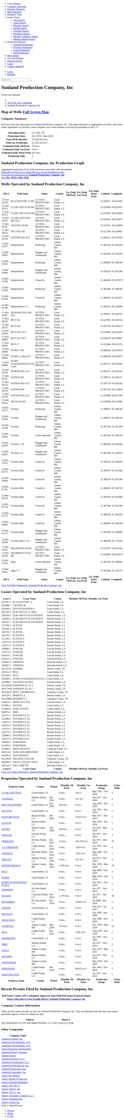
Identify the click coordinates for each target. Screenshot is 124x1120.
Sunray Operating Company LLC (18, 1095)
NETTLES (7, 914)
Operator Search (21, 31)
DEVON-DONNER (12, 805)
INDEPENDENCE (11, 865)
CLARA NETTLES (11, 792)
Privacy (11, 1110)
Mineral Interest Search (24, 39)
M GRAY (6, 896)
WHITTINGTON (10, 974)
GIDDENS (7, 853)
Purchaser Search (21, 33)
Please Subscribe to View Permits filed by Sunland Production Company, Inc (46, 999)
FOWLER (7, 835)
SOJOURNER (9, 962)
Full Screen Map (36, 112)
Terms (10, 1113)
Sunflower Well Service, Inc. (15, 1065)
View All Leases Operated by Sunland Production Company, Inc (32, 772)
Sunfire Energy (9, 1055)
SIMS (4, 944)
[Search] (31, 80)
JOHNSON (7, 889)
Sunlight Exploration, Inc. (14, 1072)
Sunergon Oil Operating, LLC (16, 1045)
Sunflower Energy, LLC (13, 1059)
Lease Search (19, 23)
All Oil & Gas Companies (19, 102)
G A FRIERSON (10, 847)
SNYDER (7, 956)
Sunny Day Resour (11, 1075)
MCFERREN (8, 902)
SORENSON (8, 968)
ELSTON (6, 823)
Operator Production (23, 44)
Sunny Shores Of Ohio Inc (14, 1079)
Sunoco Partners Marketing (15, 1082)
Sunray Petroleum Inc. (12, 1099)
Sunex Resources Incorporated (16, 1049)
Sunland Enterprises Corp (14, 1069)
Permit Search (20, 28)
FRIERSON (8, 841)
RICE (4, 932)
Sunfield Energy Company (14, 1052)
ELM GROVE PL (11, 817)
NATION (6, 908)
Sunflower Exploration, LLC (15, 1062)
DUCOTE (7, 811)
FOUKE (6, 829)
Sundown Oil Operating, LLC (16, 1042)
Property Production (23, 47)
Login (10, 71)
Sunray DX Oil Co (11, 1085)
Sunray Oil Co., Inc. (11, 1092)
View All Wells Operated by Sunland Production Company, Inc (31, 585)
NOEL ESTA (8, 920)
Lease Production (21, 50)
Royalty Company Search (25, 36)
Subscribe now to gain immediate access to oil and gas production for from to (33, 175)
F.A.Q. (10, 1116)
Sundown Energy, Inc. (12, 1039)
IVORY (5, 877)
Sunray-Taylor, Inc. (11, 1102)
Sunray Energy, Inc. (11, 1089)
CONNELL (7, 799)
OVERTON (7, 926)
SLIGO (5, 950)
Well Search (19, 20)
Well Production (21, 53)
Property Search (21, 25)
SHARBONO (8, 938)
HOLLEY (7, 859)
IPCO (4, 871)
